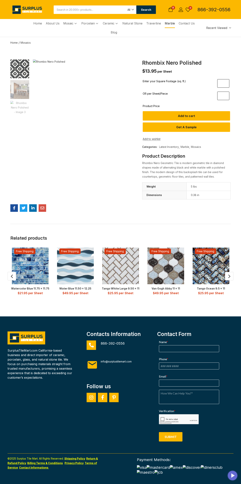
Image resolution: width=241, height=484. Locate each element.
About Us (52, 23)
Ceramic (109, 23)
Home (37, 23)
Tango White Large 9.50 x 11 (120, 288)
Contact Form (174, 334)
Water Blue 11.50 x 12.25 (75, 288)
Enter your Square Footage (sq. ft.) (164, 81)
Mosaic (68, 23)
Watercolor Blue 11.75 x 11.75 (30, 288)
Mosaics (26, 42)
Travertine (153, 23)
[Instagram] (91, 397)
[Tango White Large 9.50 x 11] (120, 266)
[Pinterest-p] (114, 397)
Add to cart (186, 116)
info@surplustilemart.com (116, 361)
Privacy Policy (74, 463)
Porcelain (88, 23)
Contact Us (187, 23)
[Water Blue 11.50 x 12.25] (75, 266)
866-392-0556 (214, 9)
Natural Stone (132, 23)
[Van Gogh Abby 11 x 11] (165, 266)
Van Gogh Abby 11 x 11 (166, 288)
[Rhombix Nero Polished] (14, 208)
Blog (114, 32)
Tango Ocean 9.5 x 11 (211, 288)
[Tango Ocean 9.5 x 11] (211, 266)
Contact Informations (34, 467)
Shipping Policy (74, 458)
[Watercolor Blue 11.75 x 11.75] (30, 266)
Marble (170, 23)
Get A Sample (186, 127)
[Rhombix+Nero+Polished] (23, 208)
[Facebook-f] (102, 397)
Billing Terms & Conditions (45, 463)
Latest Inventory (169, 146)
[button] (130, 9)
